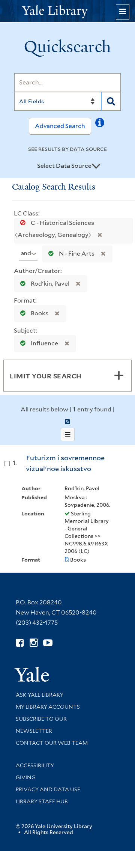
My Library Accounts (48, 707)
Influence (44, 343)
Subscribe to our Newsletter (41, 725)
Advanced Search (60, 126)
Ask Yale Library (39, 695)
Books (40, 313)
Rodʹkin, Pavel (50, 283)
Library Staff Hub (42, 801)
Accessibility (35, 765)
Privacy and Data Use (48, 789)
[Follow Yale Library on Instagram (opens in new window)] (34, 643)
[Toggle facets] (118, 375)
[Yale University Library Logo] (67, 11)
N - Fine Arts (77, 253)
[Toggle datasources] (96, 166)
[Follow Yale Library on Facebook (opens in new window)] (20, 643)
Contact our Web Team (52, 743)
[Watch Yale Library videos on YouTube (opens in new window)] (47, 643)
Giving (26, 777)
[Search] (111, 101)
